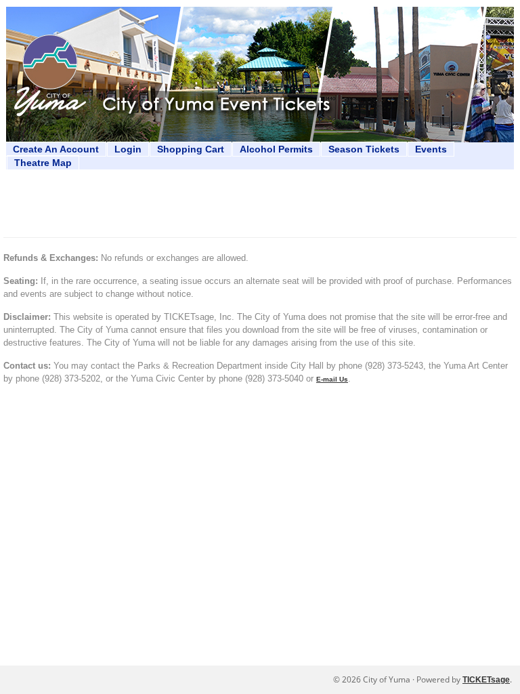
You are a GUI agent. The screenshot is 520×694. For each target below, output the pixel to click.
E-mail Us (332, 379)
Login (128, 149)
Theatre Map (43, 162)
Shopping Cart (190, 149)
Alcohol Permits (276, 149)
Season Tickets (363, 149)
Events (431, 149)
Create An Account (56, 149)
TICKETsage (486, 680)
